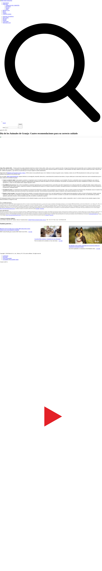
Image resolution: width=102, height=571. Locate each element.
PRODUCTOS (6, 10)
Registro (4, 20)
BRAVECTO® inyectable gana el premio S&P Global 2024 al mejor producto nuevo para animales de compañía (15, 229)
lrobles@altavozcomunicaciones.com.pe (37, 219)
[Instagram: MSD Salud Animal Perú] (1, 570)
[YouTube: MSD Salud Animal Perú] (51, 466)
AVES (7, 9)
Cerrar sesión (6, 21)
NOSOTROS (6, 3)
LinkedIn (37, 208)
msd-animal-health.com (93, 213)
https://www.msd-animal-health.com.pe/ (7, 208)
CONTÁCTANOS (7, 14)
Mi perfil (5, 19)
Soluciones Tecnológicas (8, 16)
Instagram (51, 215)
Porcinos (7, 7)
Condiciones (5, 255)
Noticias (4, 12)
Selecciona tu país (7, 22)
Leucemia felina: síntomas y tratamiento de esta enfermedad (47, 239)
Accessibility (5, 259)
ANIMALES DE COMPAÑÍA (12, 5)
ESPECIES (5, 4)
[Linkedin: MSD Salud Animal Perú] (51, 568)
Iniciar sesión (6, 17)
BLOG (4, 11)
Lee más (30, 231)
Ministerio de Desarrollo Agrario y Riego (16, 172)
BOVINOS (8, 6)
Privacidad (5, 257)
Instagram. (42, 208)
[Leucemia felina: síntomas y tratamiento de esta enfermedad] (51, 231)
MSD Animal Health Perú (12, 176)
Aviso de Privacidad (7, 258)
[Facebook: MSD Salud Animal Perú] (51, 364)
